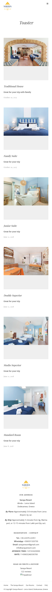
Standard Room (12, 434)
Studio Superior (12, 365)
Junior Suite (10, 225)
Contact (39, 585)
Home (6, 585)
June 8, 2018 (8, 446)
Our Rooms (30, 585)
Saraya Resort (26, 568)
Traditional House (13, 86)
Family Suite (10, 156)
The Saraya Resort (17, 585)
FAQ (46, 585)
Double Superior (13, 295)
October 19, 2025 (10, 97)
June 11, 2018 (9, 237)
